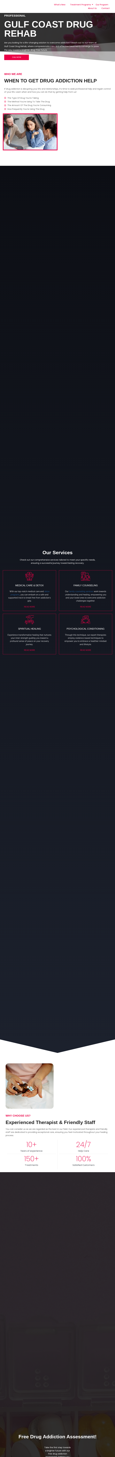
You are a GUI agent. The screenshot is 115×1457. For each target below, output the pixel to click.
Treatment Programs (80, 4)
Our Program (102, 4)
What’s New (59, 4)
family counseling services (81, 591)
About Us (92, 8)
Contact (105, 8)
